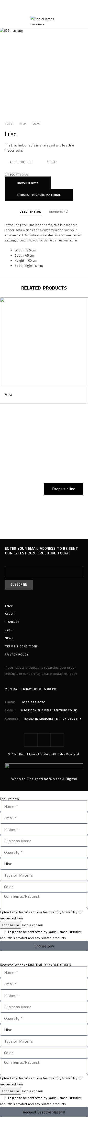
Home (8, 123)
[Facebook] (30, 740)
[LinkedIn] (57, 740)
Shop (22, 123)
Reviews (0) (58, 211)
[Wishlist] (4, 302)
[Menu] (8, 20)
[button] (28, 183)
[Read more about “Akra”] (83, 380)
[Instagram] (44, 740)
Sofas (24, 175)
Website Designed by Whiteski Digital (44, 779)
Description (31, 211)
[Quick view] (4, 309)
